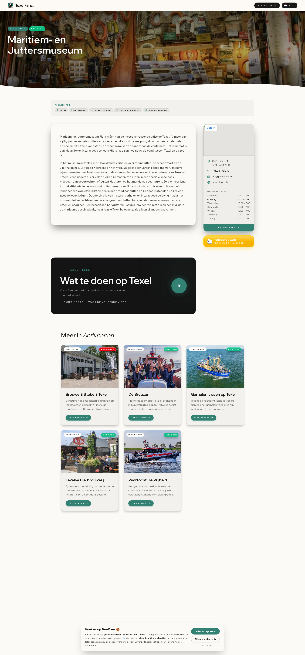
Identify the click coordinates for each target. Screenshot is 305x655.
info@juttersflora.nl (222, 176)
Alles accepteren (205, 631)
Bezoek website (228, 228)
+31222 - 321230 (220, 170)
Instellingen (205, 645)
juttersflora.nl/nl (220, 182)
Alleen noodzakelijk (205, 639)
